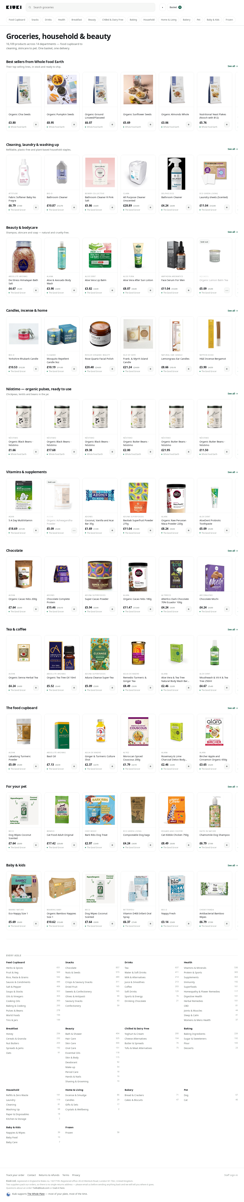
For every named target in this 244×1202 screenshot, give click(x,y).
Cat (211, 1100)
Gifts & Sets (92, 1104)
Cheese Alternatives (152, 1038)
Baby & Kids (213, 19)
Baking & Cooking (33, 1005)
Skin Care (92, 1043)
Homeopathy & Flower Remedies (211, 991)
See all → (233, 66)
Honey (33, 1033)
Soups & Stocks (33, 991)
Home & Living (168, 19)
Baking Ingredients (211, 1033)
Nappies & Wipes (33, 1132)
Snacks (35, 19)
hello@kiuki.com (41, 1187)
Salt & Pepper (33, 986)
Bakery (186, 19)
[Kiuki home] (14, 7)
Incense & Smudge (92, 1095)
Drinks (48, 19)
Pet (198, 19)
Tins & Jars (33, 1020)
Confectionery (92, 1005)
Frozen (229, 19)
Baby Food (33, 1137)
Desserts (211, 1048)
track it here (58, 1187)
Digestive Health (211, 996)
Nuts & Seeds (92, 972)
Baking (133, 19)
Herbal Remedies (211, 1001)
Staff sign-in (231, 1175)
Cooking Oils (33, 1001)
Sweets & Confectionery (92, 991)
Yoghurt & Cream (152, 1033)
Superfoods (211, 986)
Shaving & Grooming (92, 1081)
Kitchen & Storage (33, 1118)
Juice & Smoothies (152, 982)
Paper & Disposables (33, 1114)
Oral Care (92, 1048)
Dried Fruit (92, 986)
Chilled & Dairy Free (112, 19)
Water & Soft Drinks (152, 972)
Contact (31, 1175)
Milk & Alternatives (152, 977)
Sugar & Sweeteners (211, 1038)
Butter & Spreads (152, 1043)
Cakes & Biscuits (152, 1100)
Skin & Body (92, 1057)
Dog (211, 1095)
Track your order (15, 1175)
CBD (211, 1005)
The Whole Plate (36, 1193)
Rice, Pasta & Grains (33, 977)
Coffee (152, 986)
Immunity (211, 982)
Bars (92, 977)
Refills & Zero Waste (33, 1095)
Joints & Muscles (211, 1010)
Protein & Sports (211, 972)
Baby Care (33, 1142)
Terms (65, 1175)
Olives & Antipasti (92, 996)
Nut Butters (33, 1043)
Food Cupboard (17, 19)
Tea (152, 967)
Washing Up (33, 1109)
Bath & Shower (92, 1033)
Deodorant (92, 1062)
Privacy (76, 1175)
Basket (175, 7)
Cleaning (33, 1104)
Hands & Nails (92, 1076)
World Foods (33, 1015)
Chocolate (92, 967)
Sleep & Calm (211, 1015)
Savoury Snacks (92, 1001)
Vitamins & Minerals (211, 967)
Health (61, 19)
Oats (33, 1052)
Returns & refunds (49, 1175)
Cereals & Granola (33, 1038)
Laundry (33, 1100)
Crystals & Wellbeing (92, 1109)
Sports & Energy (152, 996)
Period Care (92, 1072)
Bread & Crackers (152, 1095)
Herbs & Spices (33, 967)
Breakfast (77, 19)
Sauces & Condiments (33, 982)
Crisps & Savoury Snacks (92, 982)
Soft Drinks (152, 991)
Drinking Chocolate (152, 1001)
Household (149, 19)
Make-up (92, 1067)
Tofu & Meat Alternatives (152, 1048)
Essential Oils (92, 1052)
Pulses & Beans (33, 1010)
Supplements (211, 977)
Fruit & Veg (33, 972)
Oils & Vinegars (33, 996)
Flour (211, 1043)
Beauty (92, 19)
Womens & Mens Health (211, 1020)
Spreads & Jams (33, 1048)
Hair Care (92, 1038)
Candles (92, 1100)
